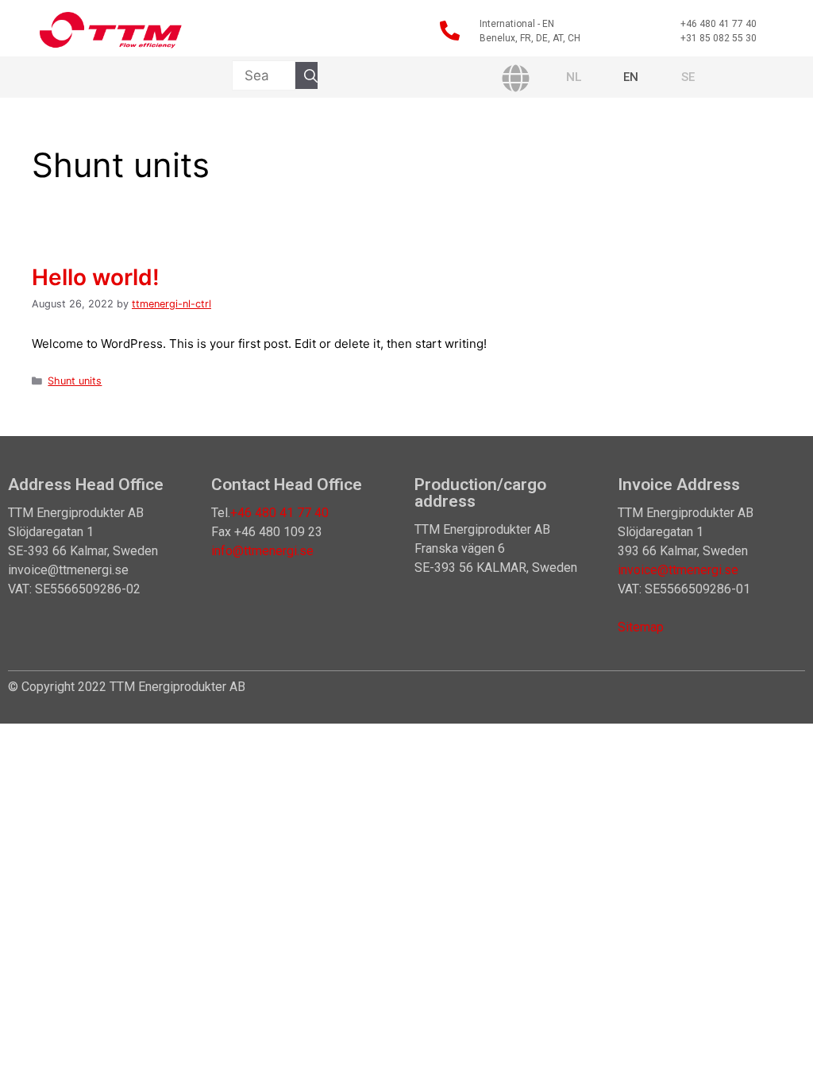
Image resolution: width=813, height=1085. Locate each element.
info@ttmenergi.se (262, 550)
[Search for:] (263, 75)
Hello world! (96, 277)
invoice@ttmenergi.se (678, 569)
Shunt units (75, 381)
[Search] (310, 75)
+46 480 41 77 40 (279, 512)
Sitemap (641, 627)
